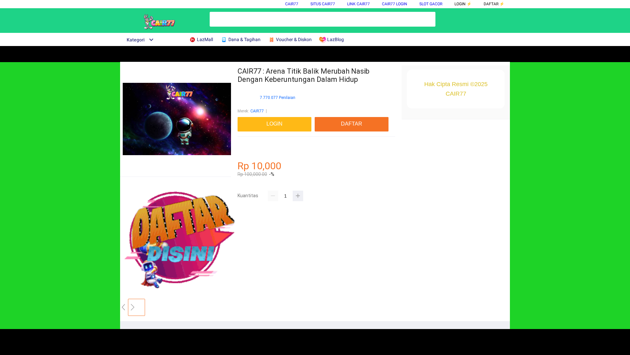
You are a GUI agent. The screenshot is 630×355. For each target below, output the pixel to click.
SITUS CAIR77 (322, 4)
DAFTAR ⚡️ (494, 4)
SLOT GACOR (430, 4)
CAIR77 (291, 4)
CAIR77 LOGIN (394, 4)
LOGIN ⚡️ (463, 4)
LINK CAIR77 (358, 4)
